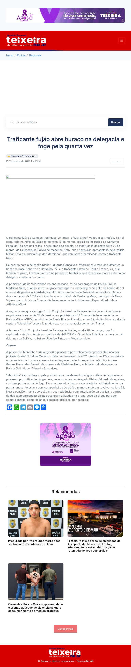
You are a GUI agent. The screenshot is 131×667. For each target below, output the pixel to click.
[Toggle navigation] (121, 40)
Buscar (115, 122)
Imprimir (117, 161)
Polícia (21, 55)
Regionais (35, 55)
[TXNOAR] (27, 40)
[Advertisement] (65, 85)
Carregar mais (65, 628)
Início (9, 55)
